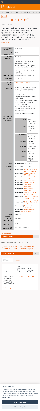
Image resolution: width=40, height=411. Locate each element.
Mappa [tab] (17, 260)
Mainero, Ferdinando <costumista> (31, 203)
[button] (15, 20)
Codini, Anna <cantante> (28, 185)
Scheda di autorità (34, 170)
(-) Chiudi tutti (6, 233)
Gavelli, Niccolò (26, 211)
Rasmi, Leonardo (29, 210)
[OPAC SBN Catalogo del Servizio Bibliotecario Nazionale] (3, 6)
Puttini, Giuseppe (29, 181)
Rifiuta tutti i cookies (20, 407)
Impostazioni (6, 397)
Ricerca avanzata (16, 12)
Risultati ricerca (29, 12)
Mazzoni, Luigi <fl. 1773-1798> (29, 174)
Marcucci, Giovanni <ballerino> (30, 207)
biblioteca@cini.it (9, 288)
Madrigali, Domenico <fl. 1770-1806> (30, 193)
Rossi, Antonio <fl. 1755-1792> (29, 178)
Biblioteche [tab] (7, 260)
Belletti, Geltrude (29, 183)
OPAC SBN (5, 12)
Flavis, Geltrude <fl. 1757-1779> (30, 189)
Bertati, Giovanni (26, 170)
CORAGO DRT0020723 (22, 83)
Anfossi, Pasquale (28, 197)
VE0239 (20, 276)
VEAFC (30, 276)
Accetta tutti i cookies (20, 402)
